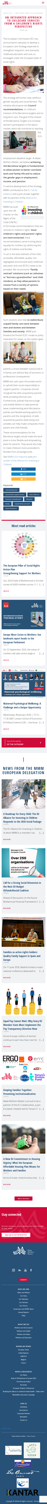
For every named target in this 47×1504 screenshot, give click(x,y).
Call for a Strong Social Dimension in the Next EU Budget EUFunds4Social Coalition (22, 886)
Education (29, 499)
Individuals (23, 1407)
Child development (11, 490)
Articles (7, 13)
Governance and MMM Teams (23, 1309)
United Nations (23, 1353)
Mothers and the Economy (29, 13)
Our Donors (23, 1306)
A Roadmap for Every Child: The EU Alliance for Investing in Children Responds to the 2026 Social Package (22, 817)
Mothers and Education (23, 1338)
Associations (23, 1410)
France (23, 1363)
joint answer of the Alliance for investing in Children (21, 460)
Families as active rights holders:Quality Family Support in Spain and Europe (21, 956)
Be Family (23, 1385)
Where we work (23, 1346)
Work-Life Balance (11, 508)
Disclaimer (37, 1501)
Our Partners (23, 1302)
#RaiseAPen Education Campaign (23, 1395)
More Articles (23, 1198)
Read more (6, 839)
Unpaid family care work (22, 504)
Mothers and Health (23, 1331)
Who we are (23, 1289)
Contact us (23, 1420)
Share (24, 469)
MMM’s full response (17, 456)
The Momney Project (24, 1382)
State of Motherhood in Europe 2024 (23, 1378)
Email (24, 479)
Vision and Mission (23, 1292)
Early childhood (34, 495)
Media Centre (6, 1428)
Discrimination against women (14, 495)
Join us (23, 1404)
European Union (23, 1350)
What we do (23, 1324)
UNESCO (23, 1356)
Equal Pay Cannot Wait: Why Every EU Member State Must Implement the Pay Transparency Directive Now (22, 1024)
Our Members (23, 1299)
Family (7, 504)
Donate (23, 1280)
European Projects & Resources (23, 1388)
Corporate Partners (23, 1413)
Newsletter (23, 1417)
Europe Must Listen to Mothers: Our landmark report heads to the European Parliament (22, 638)
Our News (23, 1375)
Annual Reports (23, 1312)
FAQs (23, 1316)
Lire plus (6, 591)
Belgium (23, 1360)
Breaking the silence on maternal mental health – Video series (23, 1391)
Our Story (23, 1296)
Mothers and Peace (23, 1334)
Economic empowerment (13, 499)
